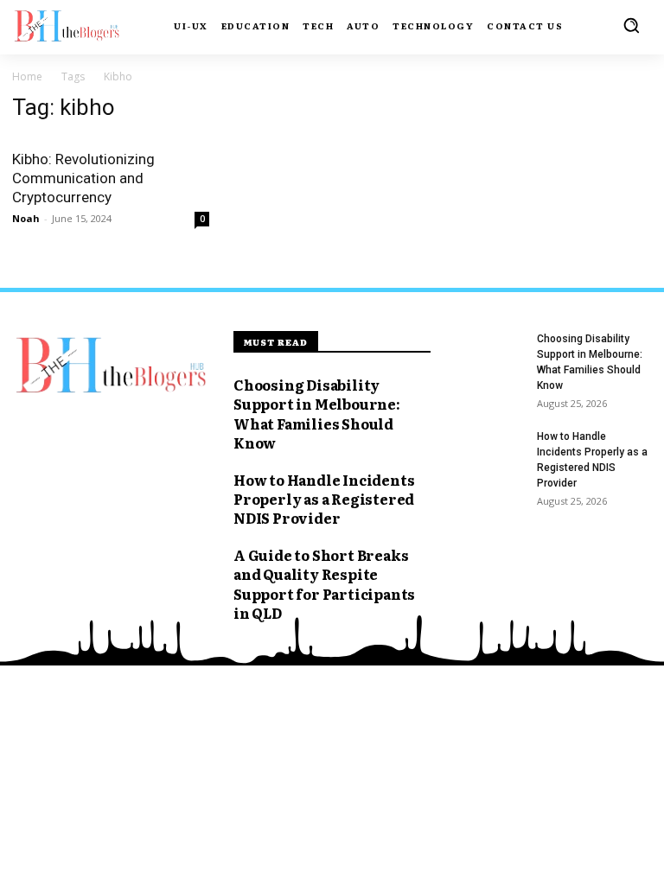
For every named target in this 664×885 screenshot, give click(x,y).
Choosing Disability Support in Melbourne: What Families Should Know (316, 413)
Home (27, 76)
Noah (26, 218)
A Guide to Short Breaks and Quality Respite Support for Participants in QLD (324, 583)
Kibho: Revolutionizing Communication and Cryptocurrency (83, 178)
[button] (631, 25)
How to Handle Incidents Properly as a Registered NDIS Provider (323, 499)
